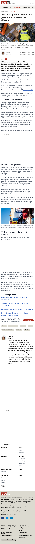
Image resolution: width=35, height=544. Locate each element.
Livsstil (21, 456)
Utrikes (3, 482)
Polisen (18, 329)
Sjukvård (21, 450)
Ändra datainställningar (9, 540)
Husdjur (4, 448)
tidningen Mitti (28, 90)
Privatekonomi (28, 7)
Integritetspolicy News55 (6, 533)
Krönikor (4, 456)
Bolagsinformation (24, 527)
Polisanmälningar (7, 329)
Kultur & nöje (22, 461)
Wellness (21, 452)
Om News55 (22, 525)
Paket (30, 326)
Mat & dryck (22, 463)
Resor (21, 469)
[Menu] (33, 3)
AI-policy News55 (6, 535)
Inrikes (3, 478)
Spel (20, 475)
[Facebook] (2, 518)
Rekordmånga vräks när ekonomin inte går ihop (17, 309)
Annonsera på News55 (8, 527)
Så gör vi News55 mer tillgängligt (25, 536)
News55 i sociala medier (24, 529)
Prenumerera (28, 320)
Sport (20, 465)
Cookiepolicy (23, 532)
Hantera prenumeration (8, 525)
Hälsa (20, 448)
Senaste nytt (7, 7)
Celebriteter (22, 458)
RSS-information (6, 529)
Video (3, 486)
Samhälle (17, 7)
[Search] (30, 3)
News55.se (4, 11)
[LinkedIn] (11, 518)
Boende (3, 471)
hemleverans (13, 326)
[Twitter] (7, 518)
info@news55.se (11, 514)
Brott (4, 326)
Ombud (23, 326)
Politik (3, 480)
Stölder (26, 329)
